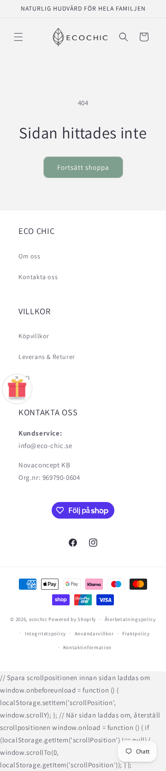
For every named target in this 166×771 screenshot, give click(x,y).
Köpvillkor (33, 336)
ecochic (38, 619)
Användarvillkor (94, 633)
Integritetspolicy (45, 633)
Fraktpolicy (136, 633)
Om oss (29, 256)
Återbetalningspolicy (130, 619)
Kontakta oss (38, 277)
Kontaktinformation (87, 647)
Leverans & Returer (46, 357)
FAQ (24, 378)
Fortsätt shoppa (83, 167)
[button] (18, 37)
